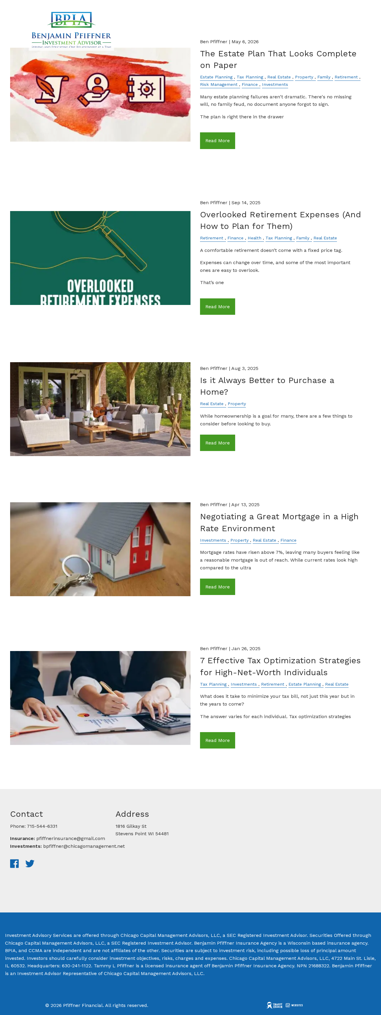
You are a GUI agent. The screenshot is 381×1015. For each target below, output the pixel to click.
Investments (275, 84)
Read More (217, 140)
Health (254, 237)
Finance (250, 84)
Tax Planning (250, 77)
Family (323, 77)
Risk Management (219, 84)
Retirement (346, 77)
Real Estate (279, 77)
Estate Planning (216, 77)
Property (304, 77)
